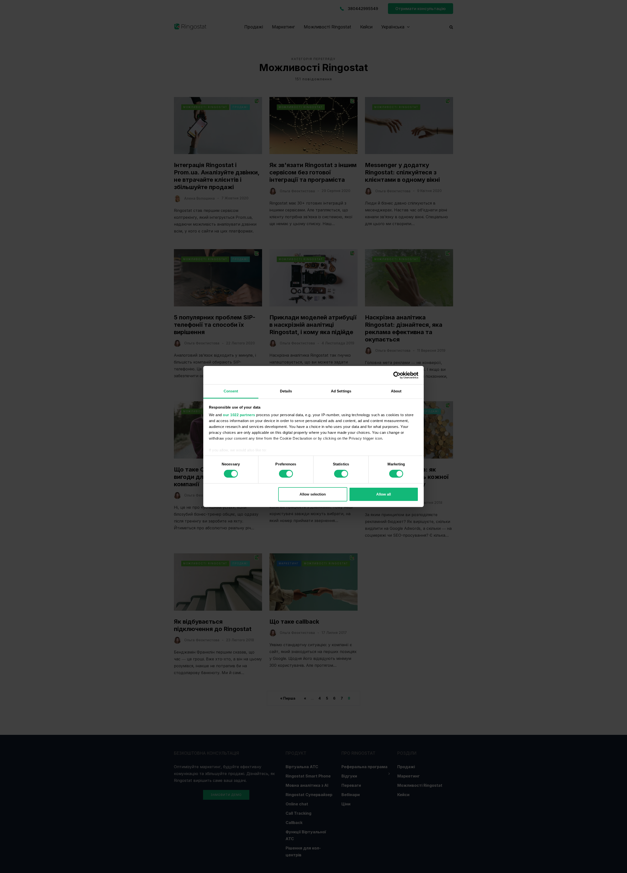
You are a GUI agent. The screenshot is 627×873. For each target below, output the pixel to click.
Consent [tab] (231, 391)
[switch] (286, 474)
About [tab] (396, 391)
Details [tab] (286, 391)
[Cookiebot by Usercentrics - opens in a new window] (396, 375)
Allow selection (313, 494)
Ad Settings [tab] (341, 391)
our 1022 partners (239, 415)
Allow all (383, 494)
